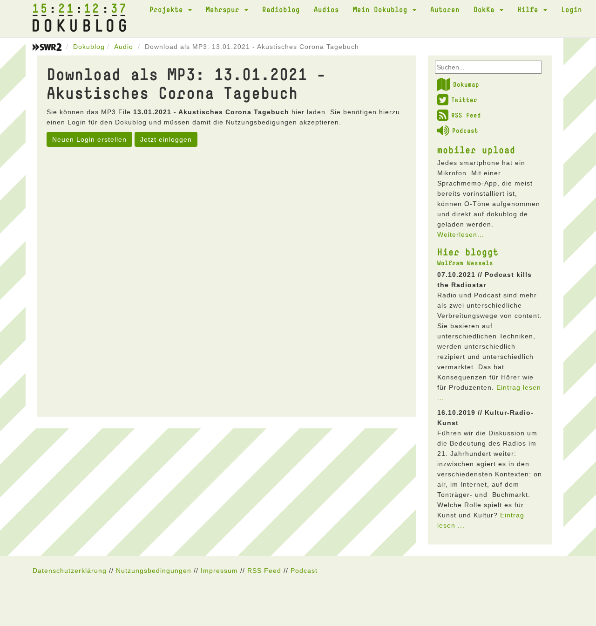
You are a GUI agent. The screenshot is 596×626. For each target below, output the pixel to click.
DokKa (486, 9)
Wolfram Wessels (465, 263)
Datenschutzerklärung (70, 570)
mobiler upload (476, 149)
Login (571, 9)
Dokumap (466, 84)
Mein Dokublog (382, 9)
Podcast (465, 130)
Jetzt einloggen (166, 139)
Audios (326, 9)
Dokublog (89, 46)
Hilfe (529, 9)
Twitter (464, 99)
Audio (123, 46)
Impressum (219, 570)
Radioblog (281, 9)
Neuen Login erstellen (89, 139)
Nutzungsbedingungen (153, 570)
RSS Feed (466, 115)
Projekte (168, 9)
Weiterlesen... (460, 234)
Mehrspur (225, 9)
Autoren (445, 9)
